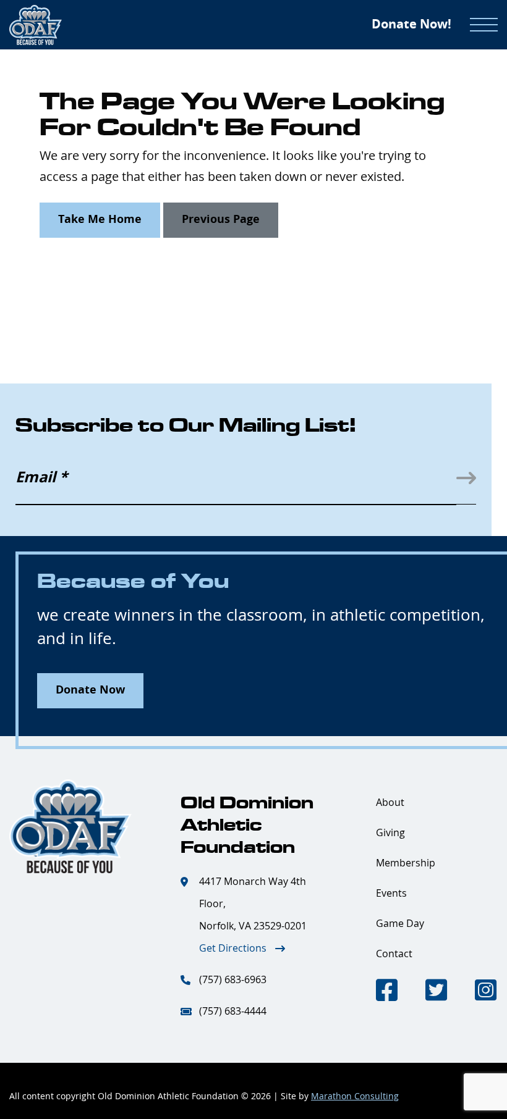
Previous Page (221, 219)
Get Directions (232, 948)
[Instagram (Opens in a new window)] (485, 991)
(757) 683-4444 (232, 1011)
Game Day (400, 924)
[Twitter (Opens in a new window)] (436, 991)
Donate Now (90, 690)
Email (41, 478)
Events (391, 894)
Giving (390, 833)
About (390, 803)
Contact (394, 954)
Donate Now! (411, 25)
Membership (405, 863)
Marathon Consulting (355, 1096)
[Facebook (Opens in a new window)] (387, 991)
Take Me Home (100, 219)
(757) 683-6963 (232, 980)
